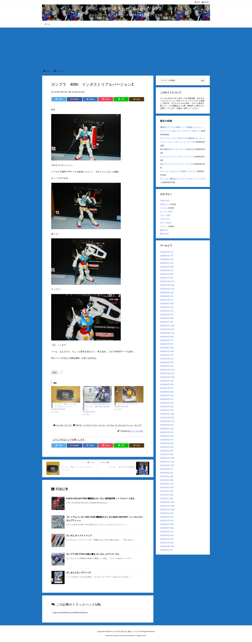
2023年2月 (166, 406)
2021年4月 (166, 487)
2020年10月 (167, 509)
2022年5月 (167, 439)
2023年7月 (166, 388)
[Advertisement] (126, 47)
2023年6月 (167, 392)
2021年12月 (167, 458)
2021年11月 (167, 462)
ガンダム (59, 71)
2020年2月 (166, 539)
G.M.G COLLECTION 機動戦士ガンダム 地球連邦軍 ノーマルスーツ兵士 (100, 498)
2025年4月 (166, 311)
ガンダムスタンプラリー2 (78, 572)
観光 (164, 230)
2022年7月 (166, 432)
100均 (164, 200)
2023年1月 (166, 410)
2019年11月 (166, 550)
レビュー (163, 226)
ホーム (48, 71)
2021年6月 (166, 480)
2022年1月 (166, 454)
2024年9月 (167, 336)
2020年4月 (166, 531)
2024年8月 (166, 340)
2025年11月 (167, 285)
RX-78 (78, 425)
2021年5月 (166, 484)
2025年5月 (166, 307)
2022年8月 (167, 428)
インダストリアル (89, 425)
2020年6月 (167, 524)
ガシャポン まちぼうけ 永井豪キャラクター (178, 171)
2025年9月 (167, 292)
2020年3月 (167, 535)
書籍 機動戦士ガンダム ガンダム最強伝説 (177, 149)
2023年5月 (167, 395)
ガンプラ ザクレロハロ (128, 404)
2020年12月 (167, 502)
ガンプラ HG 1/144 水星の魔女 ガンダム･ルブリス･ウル (92, 554)
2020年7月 (167, 520)
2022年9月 (166, 425)
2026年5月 (166, 263)
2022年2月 (166, 451)
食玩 (164, 234)
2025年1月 (166, 322)
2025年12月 (167, 281)
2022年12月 (167, 414)
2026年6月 (166, 259)
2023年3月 (167, 403)
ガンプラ (68, 425)
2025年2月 (166, 318)
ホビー (165, 223)
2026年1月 (166, 278)
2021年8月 (166, 473)
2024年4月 (166, 355)
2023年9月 (167, 381)
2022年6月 (167, 436)
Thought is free (140, 635)
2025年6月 (167, 303)
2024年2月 (166, 362)
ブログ (164, 219)
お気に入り (164, 204)
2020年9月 (167, 513)
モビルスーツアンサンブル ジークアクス (177, 156)
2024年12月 (167, 325)
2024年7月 (166, 344)
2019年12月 (167, 546)
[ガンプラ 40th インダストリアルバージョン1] (65, 394)
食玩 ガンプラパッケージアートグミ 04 (176, 164)
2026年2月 (166, 274)
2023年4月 (166, 399)
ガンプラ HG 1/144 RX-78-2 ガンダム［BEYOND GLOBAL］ (97, 406)
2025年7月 (166, 300)
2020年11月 (167, 506)
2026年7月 (166, 256)
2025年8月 (166, 296)
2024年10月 (167, 333)
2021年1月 (166, 498)
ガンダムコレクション (124, 425)
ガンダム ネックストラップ (79, 535)
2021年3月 (166, 491)
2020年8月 (167, 517)
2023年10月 (167, 377)
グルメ (165, 215)
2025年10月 (167, 289)
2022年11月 (167, 417)
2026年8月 (166, 252)
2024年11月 (167, 329)
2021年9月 (166, 469)
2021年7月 (166, 476)
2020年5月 (167, 528)
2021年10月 (167, 465)
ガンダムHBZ (137, 431)
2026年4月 (167, 267)
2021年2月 (166, 495)
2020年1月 (166, 542)
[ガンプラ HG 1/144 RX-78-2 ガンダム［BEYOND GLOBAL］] (97, 394)
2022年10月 (167, 421)
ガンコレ (102, 425)
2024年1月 (166, 366)
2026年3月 (166, 270)
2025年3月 (166, 314)
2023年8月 (167, 384)
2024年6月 (167, 347)
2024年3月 (166, 359)
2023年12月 (167, 370)
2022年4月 (167, 443)
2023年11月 (167, 373)
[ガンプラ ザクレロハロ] (128, 394)
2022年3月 (166, 447)
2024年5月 (167, 351)
